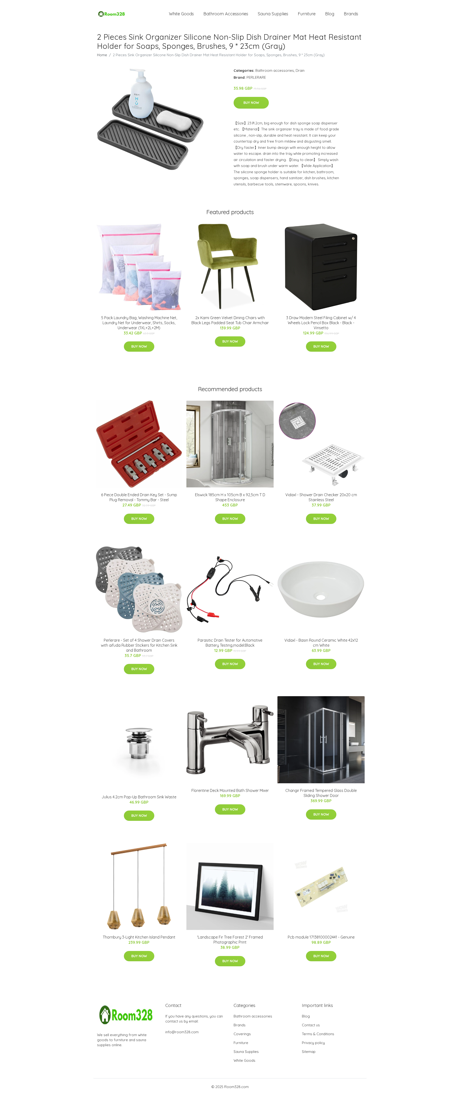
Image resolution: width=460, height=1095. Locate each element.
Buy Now (251, 102)
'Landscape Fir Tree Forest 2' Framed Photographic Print (230, 940)
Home (102, 55)
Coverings (242, 1034)
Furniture (307, 14)
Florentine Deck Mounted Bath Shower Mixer (230, 790)
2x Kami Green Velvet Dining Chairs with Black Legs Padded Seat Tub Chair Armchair (230, 320)
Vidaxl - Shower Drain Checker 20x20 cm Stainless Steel (321, 497)
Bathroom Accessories (225, 14)
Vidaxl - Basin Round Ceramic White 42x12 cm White (321, 643)
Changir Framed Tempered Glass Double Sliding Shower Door (321, 793)
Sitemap (309, 1051)
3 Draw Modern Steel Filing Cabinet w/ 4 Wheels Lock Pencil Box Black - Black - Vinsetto (321, 322)
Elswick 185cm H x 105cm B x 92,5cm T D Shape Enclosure (230, 497)
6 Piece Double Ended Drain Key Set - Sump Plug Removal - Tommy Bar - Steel (139, 497)
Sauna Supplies (273, 14)
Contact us (311, 1025)
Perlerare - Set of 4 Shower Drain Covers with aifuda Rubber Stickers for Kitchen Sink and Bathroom (139, 645)
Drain (300, 70)
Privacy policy (313, 1042)
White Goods (181, 14)
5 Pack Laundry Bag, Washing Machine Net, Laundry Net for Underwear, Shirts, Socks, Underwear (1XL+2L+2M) (139, 322)
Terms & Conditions (318, 1034)
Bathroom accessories (274, 70)
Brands (351, 14)
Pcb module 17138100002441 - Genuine (321, 937)
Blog (329, 14)
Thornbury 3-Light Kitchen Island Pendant (139, 937)
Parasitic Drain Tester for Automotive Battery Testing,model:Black (230, 643)
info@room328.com (182, 1032)
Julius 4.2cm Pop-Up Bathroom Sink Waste (139, 797)
